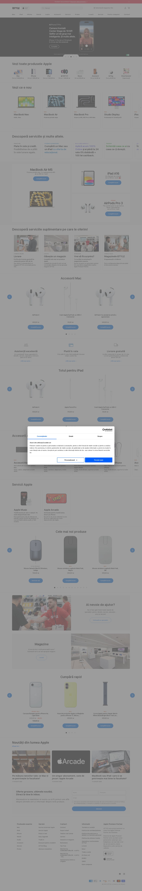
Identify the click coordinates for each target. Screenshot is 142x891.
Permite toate (98, 460)
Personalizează (70, 460)
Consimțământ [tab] (42, 436)
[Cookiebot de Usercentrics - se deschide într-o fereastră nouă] (103, 430)
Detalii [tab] (71, 436)
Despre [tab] (100, 436)
